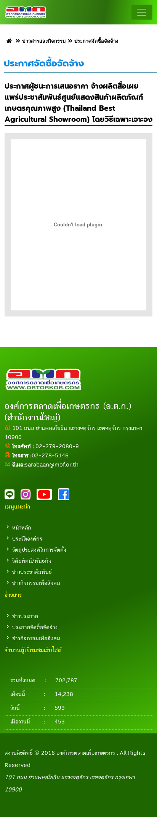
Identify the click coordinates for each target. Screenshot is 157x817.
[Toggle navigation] (141, 12)
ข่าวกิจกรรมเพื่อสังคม (36, 583)
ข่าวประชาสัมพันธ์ (32, 572)
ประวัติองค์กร (27, 539)
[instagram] (29, 497)
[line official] (13, 497)
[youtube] (47, 497)
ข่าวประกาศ (25, 616)
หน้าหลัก (21, 528)
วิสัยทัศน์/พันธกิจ (31, 561)
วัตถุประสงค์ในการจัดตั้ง (39, 550)
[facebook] (66, 497)
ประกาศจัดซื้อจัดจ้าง (35, 627)
